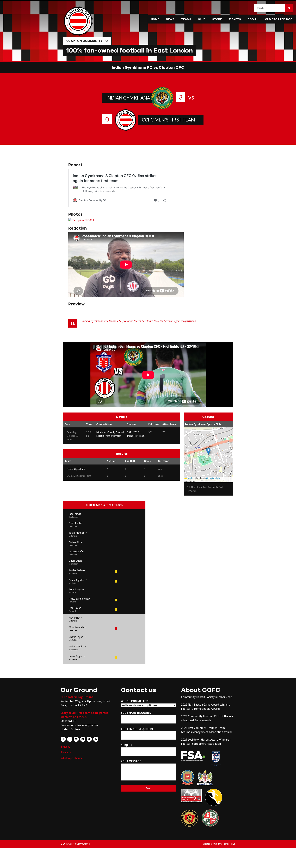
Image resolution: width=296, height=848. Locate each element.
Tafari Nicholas (76, 532)
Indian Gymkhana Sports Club (203, 424)
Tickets (235, 19)
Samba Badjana (77, 570)
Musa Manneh (76, 627)
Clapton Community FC (87, 41)
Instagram (76, 739)
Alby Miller (74, 617)
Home (155, 19)
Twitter (89, 739)
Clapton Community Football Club (219, 844)
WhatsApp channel (72, 758)
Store (217, 19)
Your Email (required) (137, 729)
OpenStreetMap (213, 478)
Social (253, 19)
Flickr (69, 739)
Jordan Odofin (76, 551)
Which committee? (135, 701)
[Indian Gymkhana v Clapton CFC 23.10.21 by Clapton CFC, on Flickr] (81, 220)
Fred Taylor (75, 608)
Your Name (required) (136, 713)
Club (201, 19)
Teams (186, 19)
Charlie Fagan (76, 637)
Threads (66, 752)
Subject (126, 745)
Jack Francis (75, 514)
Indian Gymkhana (128, 98)
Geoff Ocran (75, 560)
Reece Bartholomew (79, 598)
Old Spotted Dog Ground (77, 697)
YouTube (82, 739)
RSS (95, 739)
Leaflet (190, 478)
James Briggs (75, 656)
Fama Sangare (76, 589)
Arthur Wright (76, 646)
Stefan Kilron (76, 542)
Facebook (63, 739)
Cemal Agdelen (76, 580)
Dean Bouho (75, 523)
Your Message (131, 761)
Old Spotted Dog (279, 19)
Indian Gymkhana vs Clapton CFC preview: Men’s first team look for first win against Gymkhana (139, 321)
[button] (208, 451)
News (170, 19)
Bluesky (65, 746)
